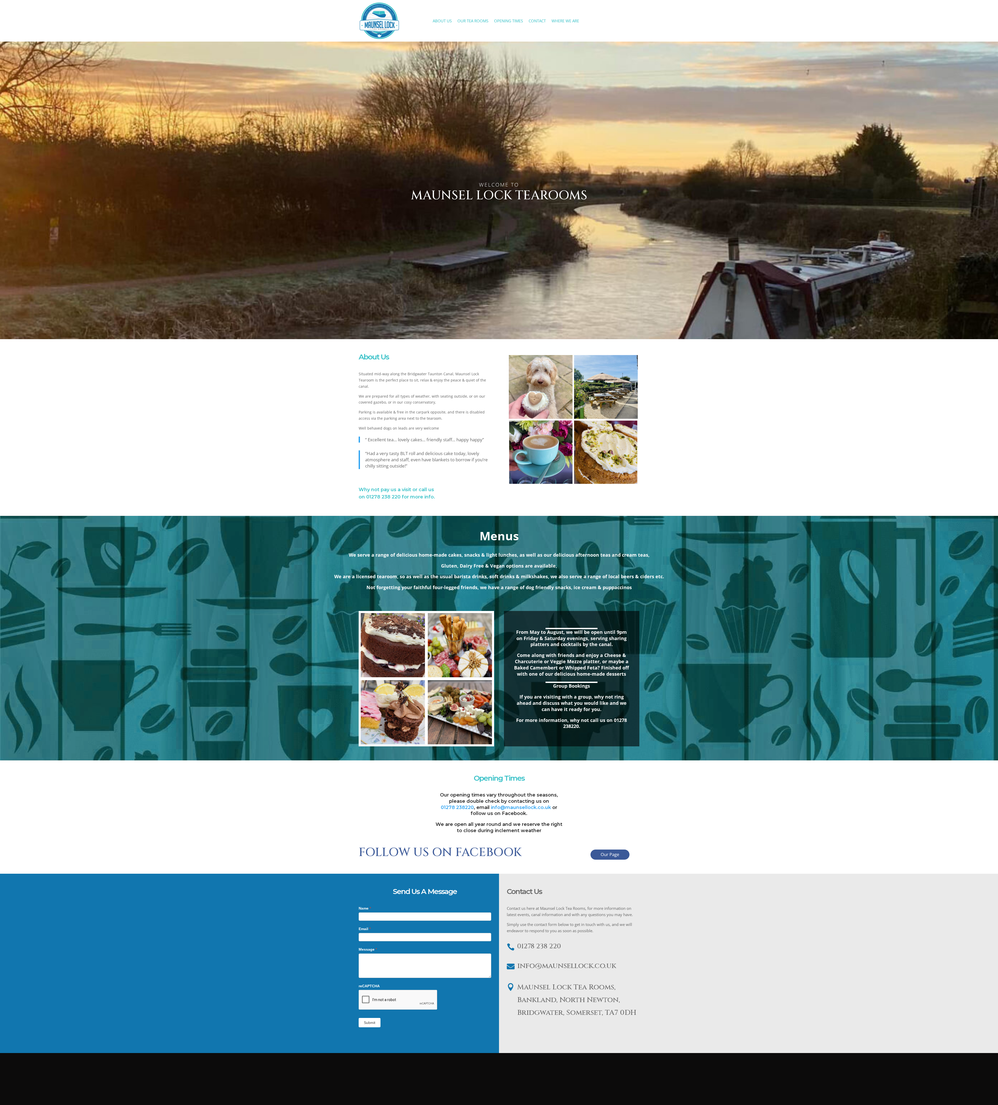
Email (365, 929)
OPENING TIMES (508, 21)
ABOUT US (442, 21)
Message (368, 949)
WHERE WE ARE (565, 21)
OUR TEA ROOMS (472, 21)
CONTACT (537, 21)
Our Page (610, 854)
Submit (369, 1023)
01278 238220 (457, 807)
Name (365, 908)
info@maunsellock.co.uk (521, 807)
